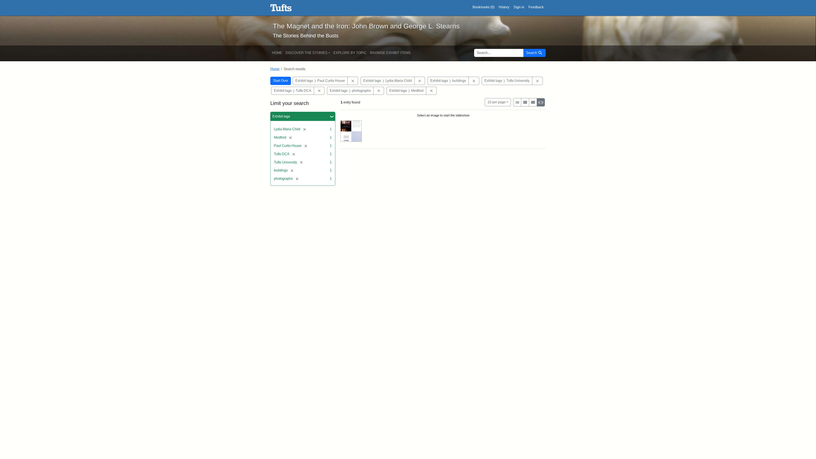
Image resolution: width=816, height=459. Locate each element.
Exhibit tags (281, 116)
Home (277, 53)
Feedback (536, 7)
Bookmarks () (483, 7)
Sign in (519, 7)
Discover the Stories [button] (306, 53)
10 (496, 102)
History (504, 7)
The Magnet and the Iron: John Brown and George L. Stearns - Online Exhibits (281, 8)
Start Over (280, 80)
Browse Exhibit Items (390, 53)
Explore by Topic (350, 53)
